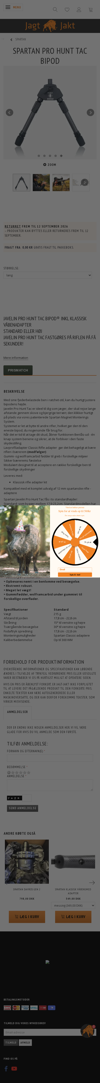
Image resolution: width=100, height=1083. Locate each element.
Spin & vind (75, 574)
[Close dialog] (2, 507)
